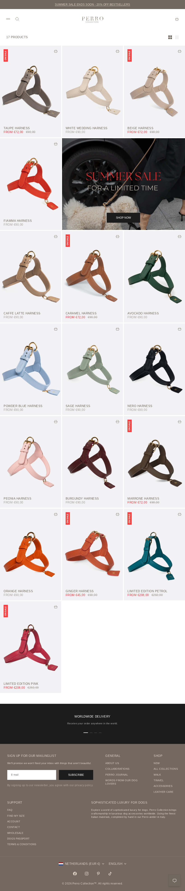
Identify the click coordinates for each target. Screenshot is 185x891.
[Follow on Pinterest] (98, 873)
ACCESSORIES (163, 786)
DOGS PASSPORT (18, 838)
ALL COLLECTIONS (166, 768)
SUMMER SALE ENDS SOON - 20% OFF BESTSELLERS (92, 4)
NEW (157, 763)
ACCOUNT (13, 821)
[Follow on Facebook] (75, 873)
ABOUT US (112, 763)
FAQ (9, 810)
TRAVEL (159, 780)
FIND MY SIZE (16, 815)
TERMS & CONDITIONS (21, 844)
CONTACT (13, 827)
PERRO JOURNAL (116, 774)
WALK (157, 774)
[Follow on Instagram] (86, 873)
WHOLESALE (15, 833)
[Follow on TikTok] (110, 873)
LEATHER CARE (163, 791)
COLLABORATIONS (117, 768)
